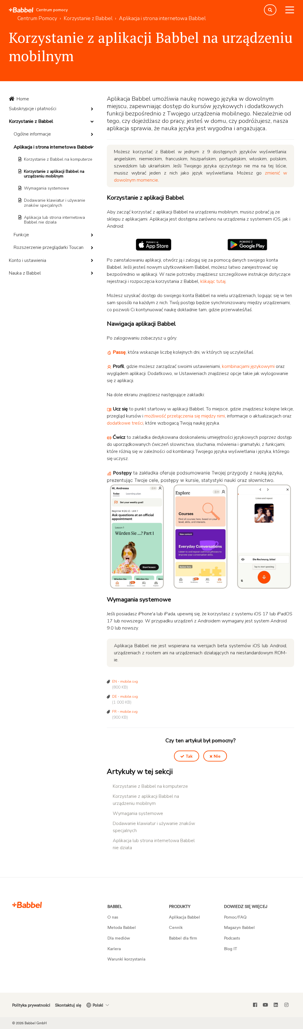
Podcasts (232, 938)
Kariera (114, 948)
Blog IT (230, 948)
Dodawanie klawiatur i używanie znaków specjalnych (54, 203)
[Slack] (27, 904)
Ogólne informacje (32, 134)
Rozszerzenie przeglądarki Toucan (48, 247)
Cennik (176, 927)
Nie (217, 756)
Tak (189, 756)
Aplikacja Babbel (184, 917)
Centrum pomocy (52, 10)
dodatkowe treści (125, 423)
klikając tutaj (212, 281)
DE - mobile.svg (125, 696)
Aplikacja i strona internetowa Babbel (53, 147)
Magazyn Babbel (239, 927)
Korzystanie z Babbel (31, 121)
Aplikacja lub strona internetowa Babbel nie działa (54, 220)
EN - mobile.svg (125, 681)
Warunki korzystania (126, 959)
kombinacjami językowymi (248, 366)
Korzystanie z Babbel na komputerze (58, 159)
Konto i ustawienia (27, 260)
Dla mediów (118, 938)
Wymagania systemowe (46, 188)
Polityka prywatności (31, 1005)
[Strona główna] (21, 10)
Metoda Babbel (121, 927)
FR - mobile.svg (125, 711)
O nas (112, 917)
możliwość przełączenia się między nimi (184, 416)
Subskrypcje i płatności (32, 108)
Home (23, 99)
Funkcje (21, 234)
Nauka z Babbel (25, 273)
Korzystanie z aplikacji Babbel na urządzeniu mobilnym (54, 174)
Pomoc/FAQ (235, 917)
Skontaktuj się (68, 1005)
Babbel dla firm (183, 938)
